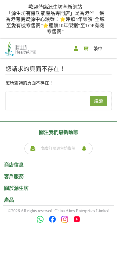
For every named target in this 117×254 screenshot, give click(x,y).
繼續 (98, 101)
